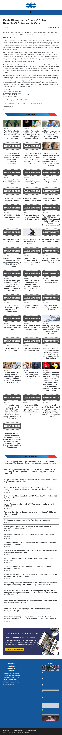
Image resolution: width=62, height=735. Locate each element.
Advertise (20, 732)
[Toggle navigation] (30, 12)
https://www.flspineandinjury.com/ (32, 103)
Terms (4, 732)
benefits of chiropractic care (17, 52)
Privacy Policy (12, 732)
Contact (27, 732)
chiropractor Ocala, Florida (14, 65)
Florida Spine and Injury (10, 40)
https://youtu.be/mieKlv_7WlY (18, 100)
